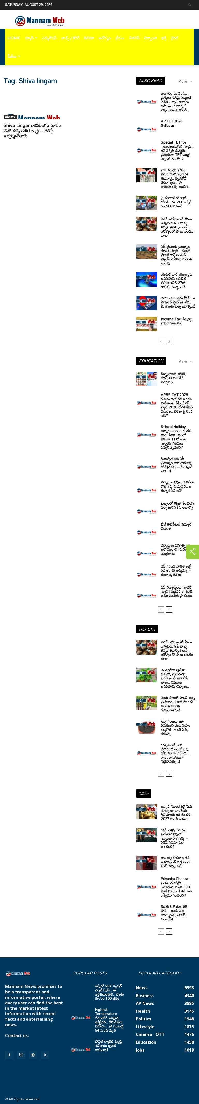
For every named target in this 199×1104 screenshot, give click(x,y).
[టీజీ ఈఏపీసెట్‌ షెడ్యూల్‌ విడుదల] (146, 529)
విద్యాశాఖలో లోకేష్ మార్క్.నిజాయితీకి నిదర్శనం (173, 377)
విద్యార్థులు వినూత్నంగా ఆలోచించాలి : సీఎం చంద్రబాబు (176, 549)
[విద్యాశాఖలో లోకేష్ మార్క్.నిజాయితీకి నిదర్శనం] (146, 379)
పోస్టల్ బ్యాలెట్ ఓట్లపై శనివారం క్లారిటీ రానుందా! (109, 1045)
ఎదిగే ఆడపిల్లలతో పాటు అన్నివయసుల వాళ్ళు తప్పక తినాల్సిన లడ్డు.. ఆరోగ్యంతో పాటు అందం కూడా (177, 227)
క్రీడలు (120, 38)
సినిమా (89, 38)
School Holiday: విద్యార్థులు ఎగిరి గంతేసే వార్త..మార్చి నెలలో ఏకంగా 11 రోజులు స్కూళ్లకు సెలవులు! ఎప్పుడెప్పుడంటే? (176, 437)
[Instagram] (21, 1055)
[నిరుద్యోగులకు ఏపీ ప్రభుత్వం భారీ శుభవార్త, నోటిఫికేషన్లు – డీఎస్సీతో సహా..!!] (146, 463)
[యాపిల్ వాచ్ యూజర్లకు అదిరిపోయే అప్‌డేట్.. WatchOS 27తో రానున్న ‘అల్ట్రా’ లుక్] (146, 279)
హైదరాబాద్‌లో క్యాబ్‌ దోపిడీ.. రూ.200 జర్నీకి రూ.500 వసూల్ (176, 201)
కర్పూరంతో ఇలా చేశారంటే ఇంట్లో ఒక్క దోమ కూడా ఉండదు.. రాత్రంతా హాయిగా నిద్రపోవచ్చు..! (175, 753)
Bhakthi (10, 117)
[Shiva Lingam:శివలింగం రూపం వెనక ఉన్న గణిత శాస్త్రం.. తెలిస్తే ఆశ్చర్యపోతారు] (33, 104)
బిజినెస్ (134, 38)
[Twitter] (45, 1055)
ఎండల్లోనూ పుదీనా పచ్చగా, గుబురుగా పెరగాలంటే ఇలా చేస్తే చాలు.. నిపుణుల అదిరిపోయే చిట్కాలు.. (175, 678)
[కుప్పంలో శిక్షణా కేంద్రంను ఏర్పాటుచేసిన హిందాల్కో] (146, 508)
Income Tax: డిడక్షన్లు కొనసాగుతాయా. (177, 320)
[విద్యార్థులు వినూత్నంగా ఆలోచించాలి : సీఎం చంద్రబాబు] (146, 550)
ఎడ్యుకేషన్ (49, 38)
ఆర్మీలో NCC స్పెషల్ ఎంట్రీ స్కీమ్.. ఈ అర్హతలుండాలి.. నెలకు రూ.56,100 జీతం (109, 992)
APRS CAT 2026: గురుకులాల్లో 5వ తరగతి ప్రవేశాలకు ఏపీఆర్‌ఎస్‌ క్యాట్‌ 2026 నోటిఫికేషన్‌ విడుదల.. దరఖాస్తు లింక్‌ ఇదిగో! (177, 405)
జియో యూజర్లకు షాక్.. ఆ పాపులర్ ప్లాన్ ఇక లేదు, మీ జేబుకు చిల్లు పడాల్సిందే (178, 302)
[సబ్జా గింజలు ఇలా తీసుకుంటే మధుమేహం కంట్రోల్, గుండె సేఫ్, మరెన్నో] (146, 726)
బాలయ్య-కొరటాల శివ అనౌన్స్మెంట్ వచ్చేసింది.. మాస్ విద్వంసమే (176, 861)
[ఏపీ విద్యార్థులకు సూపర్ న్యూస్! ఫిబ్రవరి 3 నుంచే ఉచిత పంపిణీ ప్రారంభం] (146, 592)
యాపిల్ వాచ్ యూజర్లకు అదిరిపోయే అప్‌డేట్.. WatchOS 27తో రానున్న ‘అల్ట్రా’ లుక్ (177, 280)
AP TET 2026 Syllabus (171, 123)
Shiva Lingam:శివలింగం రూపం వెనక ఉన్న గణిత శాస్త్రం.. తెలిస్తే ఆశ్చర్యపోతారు (32, 130)
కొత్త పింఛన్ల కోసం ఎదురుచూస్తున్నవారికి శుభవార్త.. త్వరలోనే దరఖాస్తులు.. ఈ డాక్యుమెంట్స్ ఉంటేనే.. (175, 178)
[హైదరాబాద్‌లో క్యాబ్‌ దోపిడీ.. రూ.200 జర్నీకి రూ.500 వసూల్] (146, 203)
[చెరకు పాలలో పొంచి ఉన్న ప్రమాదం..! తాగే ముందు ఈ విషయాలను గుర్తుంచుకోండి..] (146, 703)
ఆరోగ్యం (105, 38)
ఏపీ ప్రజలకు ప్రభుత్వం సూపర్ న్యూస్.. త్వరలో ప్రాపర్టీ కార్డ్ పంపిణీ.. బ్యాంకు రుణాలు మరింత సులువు (176, 255)
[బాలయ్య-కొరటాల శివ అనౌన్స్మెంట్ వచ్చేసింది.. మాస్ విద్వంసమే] (146, 863)
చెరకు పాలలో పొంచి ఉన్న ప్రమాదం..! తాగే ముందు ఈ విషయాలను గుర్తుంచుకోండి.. (178, 703)
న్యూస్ (29, 38)
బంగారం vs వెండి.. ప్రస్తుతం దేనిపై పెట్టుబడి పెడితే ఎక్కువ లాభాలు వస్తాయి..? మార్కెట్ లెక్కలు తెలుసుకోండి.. (176, 101)
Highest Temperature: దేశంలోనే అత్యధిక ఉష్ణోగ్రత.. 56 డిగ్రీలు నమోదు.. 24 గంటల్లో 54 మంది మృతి (109, 1020)
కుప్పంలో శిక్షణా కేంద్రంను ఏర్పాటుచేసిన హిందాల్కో (178, 505)
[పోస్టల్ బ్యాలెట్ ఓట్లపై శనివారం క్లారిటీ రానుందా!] (80, 1046)
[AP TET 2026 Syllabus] (146, 126)
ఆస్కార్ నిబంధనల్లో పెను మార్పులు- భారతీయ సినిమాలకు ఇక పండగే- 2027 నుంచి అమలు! (176, 812)
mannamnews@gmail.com (33, 1041)
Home (14, 38)
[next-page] (169, 341)
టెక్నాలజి (150, 38)
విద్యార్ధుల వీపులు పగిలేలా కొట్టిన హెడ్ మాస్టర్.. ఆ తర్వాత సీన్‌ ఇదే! (177, 486)
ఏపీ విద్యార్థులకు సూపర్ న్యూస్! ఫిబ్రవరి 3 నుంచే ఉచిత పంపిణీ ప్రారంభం (176, 591)
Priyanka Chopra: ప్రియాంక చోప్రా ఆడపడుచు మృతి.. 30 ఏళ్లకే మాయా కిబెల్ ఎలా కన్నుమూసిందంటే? (176, 887)
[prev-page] (161, 341)
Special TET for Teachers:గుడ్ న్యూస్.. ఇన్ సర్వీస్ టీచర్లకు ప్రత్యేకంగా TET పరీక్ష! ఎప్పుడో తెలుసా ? (177, 150)
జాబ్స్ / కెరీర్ (70, 38)
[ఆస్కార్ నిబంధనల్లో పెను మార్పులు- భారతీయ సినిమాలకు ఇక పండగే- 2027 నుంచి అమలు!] (146, 811)
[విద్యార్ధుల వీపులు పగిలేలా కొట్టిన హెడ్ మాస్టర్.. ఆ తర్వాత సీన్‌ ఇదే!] (146, 487)
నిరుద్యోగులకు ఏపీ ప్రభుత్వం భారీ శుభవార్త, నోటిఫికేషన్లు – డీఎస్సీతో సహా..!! (177, 464)
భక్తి (163, 38)
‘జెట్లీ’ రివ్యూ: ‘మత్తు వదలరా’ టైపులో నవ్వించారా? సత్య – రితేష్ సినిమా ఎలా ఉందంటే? (174, 838)
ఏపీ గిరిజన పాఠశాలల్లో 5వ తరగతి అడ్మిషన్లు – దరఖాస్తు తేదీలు (176, 570)
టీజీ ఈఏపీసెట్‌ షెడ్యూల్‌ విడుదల (176, 526)
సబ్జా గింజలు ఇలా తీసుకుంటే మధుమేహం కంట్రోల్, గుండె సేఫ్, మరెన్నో (175, 727)
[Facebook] (9, 1055)
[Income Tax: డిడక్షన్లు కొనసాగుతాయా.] (146, 324)
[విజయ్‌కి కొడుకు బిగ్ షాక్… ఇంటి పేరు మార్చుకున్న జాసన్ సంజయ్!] (146, 911)
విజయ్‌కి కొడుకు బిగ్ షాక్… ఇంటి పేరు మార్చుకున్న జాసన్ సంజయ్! (174, 912)
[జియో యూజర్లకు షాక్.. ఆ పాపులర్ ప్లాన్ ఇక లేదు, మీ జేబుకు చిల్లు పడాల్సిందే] (146, 303)
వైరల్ (175, 38)
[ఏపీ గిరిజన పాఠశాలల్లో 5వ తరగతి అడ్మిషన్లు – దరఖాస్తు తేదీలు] (146, 571)
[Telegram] (33, 1055)
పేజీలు (12, 56)
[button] (190, 4)
